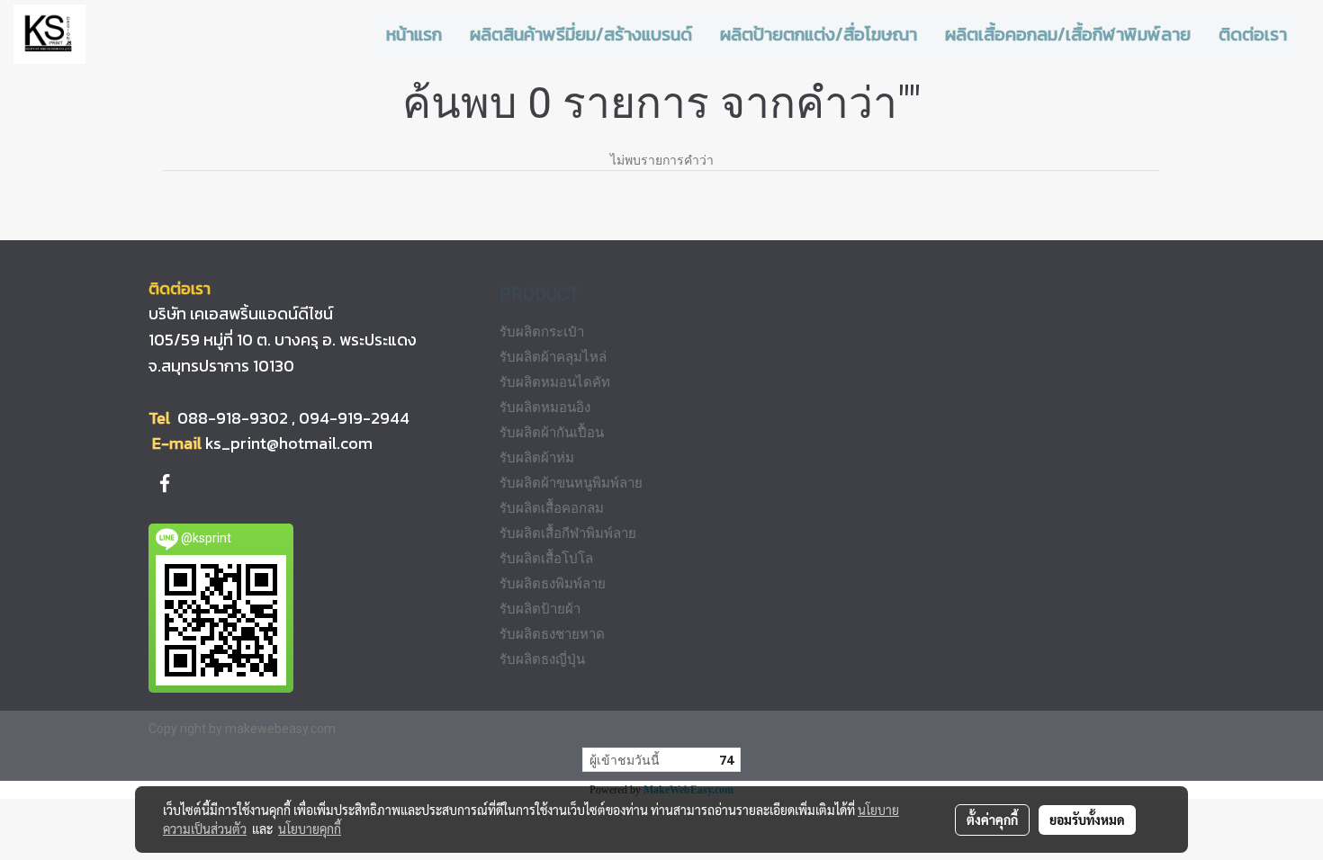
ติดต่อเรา (1253, 34)
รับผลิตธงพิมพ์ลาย (553, 584)
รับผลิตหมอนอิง (545, 407)
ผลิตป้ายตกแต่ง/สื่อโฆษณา (818, 34)
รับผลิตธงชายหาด (552, 634)
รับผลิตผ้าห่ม (537, 458)
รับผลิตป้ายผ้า (540, 609)
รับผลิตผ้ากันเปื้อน (552, 433)
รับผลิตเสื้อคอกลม (552, 508)
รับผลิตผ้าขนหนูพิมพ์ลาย (571, 483)
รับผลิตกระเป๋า (542, 332)
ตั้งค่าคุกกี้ (992, 819)
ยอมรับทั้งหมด (1087, 819)
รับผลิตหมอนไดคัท (555, 382)
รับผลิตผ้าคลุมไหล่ (553, 357)
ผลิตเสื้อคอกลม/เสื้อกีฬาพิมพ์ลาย (1068, 34)
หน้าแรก (414, 34)
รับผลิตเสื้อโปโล (546, 559)
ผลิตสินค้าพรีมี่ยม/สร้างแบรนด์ (581, 34)
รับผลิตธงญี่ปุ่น (542, 659)
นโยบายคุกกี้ (309, 828)
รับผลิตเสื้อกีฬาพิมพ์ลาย (568, 533)
